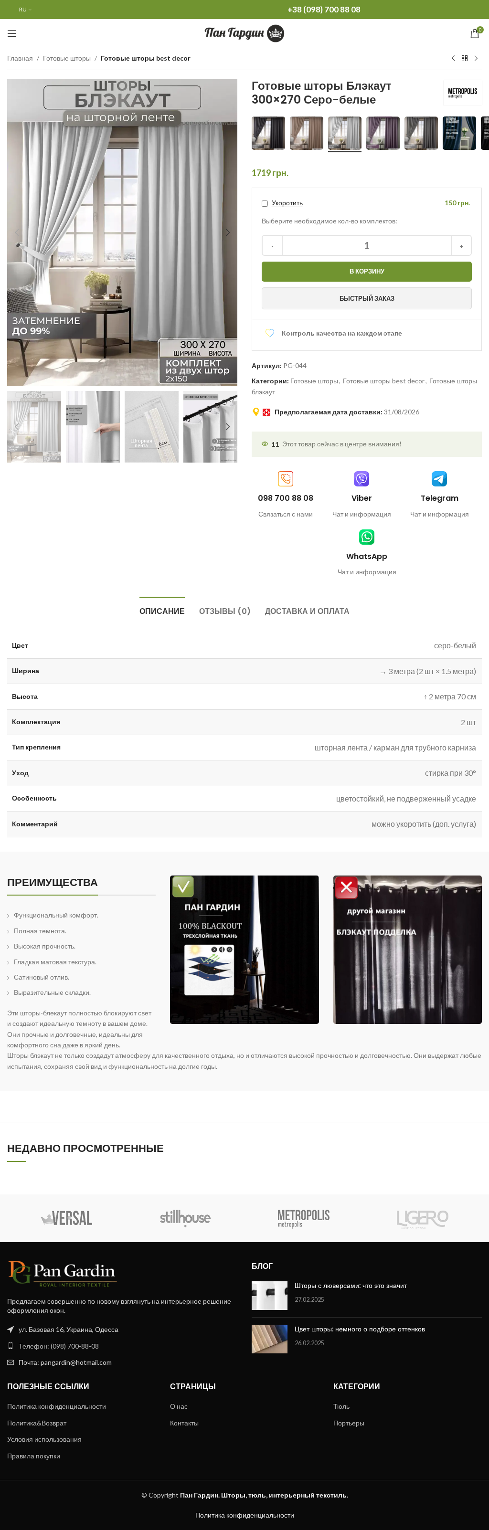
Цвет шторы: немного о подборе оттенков (360, 1329)
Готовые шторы (67, 58)
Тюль (341, 1406)
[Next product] (476, 58)
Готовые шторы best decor (146, 58)
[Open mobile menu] (11, 33)
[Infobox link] (361, 495)
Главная (20, 58)
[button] (16, 232)
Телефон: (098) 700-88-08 (59, 1346)
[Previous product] (453, 58)
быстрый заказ (367, 298)
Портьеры (348, 1423)
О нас (179, 1406)
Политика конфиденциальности (56, 1406)
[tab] (162, 610)
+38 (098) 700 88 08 (324, 9)
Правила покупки (33, 1456)
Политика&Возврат (36, 1423)
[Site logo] (244, 33)
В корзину (367, 271)
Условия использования (44, 1439)
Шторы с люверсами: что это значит (351, 1285)
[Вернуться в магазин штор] (464, 58)
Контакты (184, 1423)
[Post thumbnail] (269, 1295)
